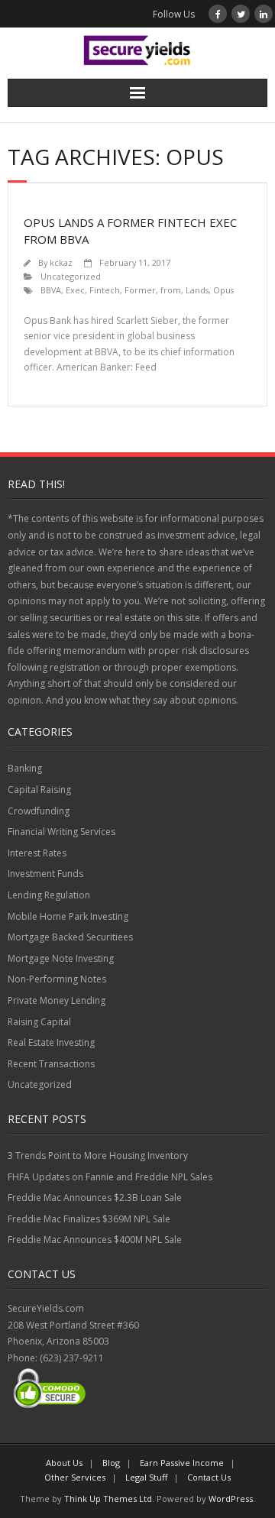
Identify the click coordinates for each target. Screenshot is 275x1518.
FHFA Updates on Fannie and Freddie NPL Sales (110, 1176)
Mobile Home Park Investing (68, 916)
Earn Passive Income (182, 1462)
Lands (197, 290)
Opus (223, 290)
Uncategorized (70, 276)
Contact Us (209, 1477)
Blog (111, 1462)
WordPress (231, 1498)
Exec (75, 290)
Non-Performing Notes (57, 979)
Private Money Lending (56, 1000)
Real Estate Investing (51, 1042)
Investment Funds (45, 873)
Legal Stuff (146, 1477)
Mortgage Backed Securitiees (70, 937)
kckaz (61, 262)
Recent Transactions (51, 1063)
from (170, 290)
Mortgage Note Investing (61, 958)
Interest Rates (37, 852)
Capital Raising (39, 789)
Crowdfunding (39, 810)
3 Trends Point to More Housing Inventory (98, 1155)
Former (140, 290)
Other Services (74, 1477)
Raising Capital (39, 1021)
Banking (25, 768)
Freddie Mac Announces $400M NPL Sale (95, 1239)
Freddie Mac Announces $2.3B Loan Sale (95, 1197)
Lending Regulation (49, 894)
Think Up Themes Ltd (108, 1498)
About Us (64, 1462)
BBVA (50, 290)
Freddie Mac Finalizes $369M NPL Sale (89, 1218)
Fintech (104, 290)
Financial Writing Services (61, 831)
